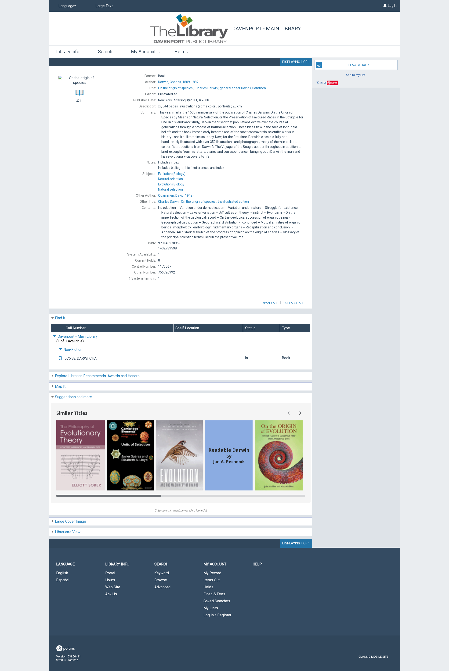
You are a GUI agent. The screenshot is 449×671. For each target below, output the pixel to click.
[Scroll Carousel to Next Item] (300, 413)
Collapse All (293, 303)
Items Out (211, 580)
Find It (60, 318)
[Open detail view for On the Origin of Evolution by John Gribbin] (279, 455)
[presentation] (80, 455)
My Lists (210, 608)
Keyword (161, 573)
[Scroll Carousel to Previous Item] (289, 413)
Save (334, 83)
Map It (60, 386)
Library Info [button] (68, 51)
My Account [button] (144, 51)
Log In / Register (217, 615)
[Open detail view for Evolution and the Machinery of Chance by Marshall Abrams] (179, 455)
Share (321, 82)
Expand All (269, 303)
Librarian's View (67, 532)
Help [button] (179, 51)
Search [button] (105, 51)
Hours (110, 580)
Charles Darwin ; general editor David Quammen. (212, 88)
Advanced (162, 587)
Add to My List (355, 74)
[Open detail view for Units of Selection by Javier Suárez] (130, 455)
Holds (208, 587)
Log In (392, 5)
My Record (212, 573)
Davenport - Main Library (266, 29)
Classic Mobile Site (373, 656)
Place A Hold (358, 65)
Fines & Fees (214, 594)
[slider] (180, 496)
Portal (110, 573)
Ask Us (111, 594)
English (62, 573)
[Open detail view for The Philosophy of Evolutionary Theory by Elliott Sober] (80, 455)
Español (62, 580)
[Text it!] (60, 358)
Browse (160, 580)
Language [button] (65, 564)
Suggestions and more (73, 397)
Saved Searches (216, 601)
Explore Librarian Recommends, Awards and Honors (97, 376)
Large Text (104, 6)
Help (257, 564)
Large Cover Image (70, 521)
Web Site (112, 587)
